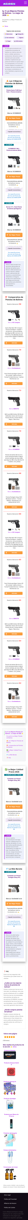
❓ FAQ (8, 758)
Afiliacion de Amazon (10, 1203)
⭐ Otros (5, 26)
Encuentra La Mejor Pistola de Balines (14, 737)
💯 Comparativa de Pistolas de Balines (14, 746)
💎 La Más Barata (11, 755)
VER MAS (14, 343)
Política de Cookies (9, 1207)
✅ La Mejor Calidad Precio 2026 (14, 751)
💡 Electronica (8, 34)
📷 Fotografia (19, 34)
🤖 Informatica (18, 41)
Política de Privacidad (10, 1199)
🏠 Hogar (8, 41)
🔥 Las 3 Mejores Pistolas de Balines (14, 741)
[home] (9, 2)
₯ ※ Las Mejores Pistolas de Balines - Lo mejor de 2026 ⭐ (14, 732)
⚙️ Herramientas (9, 37)
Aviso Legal (7, 1195)
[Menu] (25, 3)
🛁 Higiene (20, 37)
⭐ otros (13, 1047)
